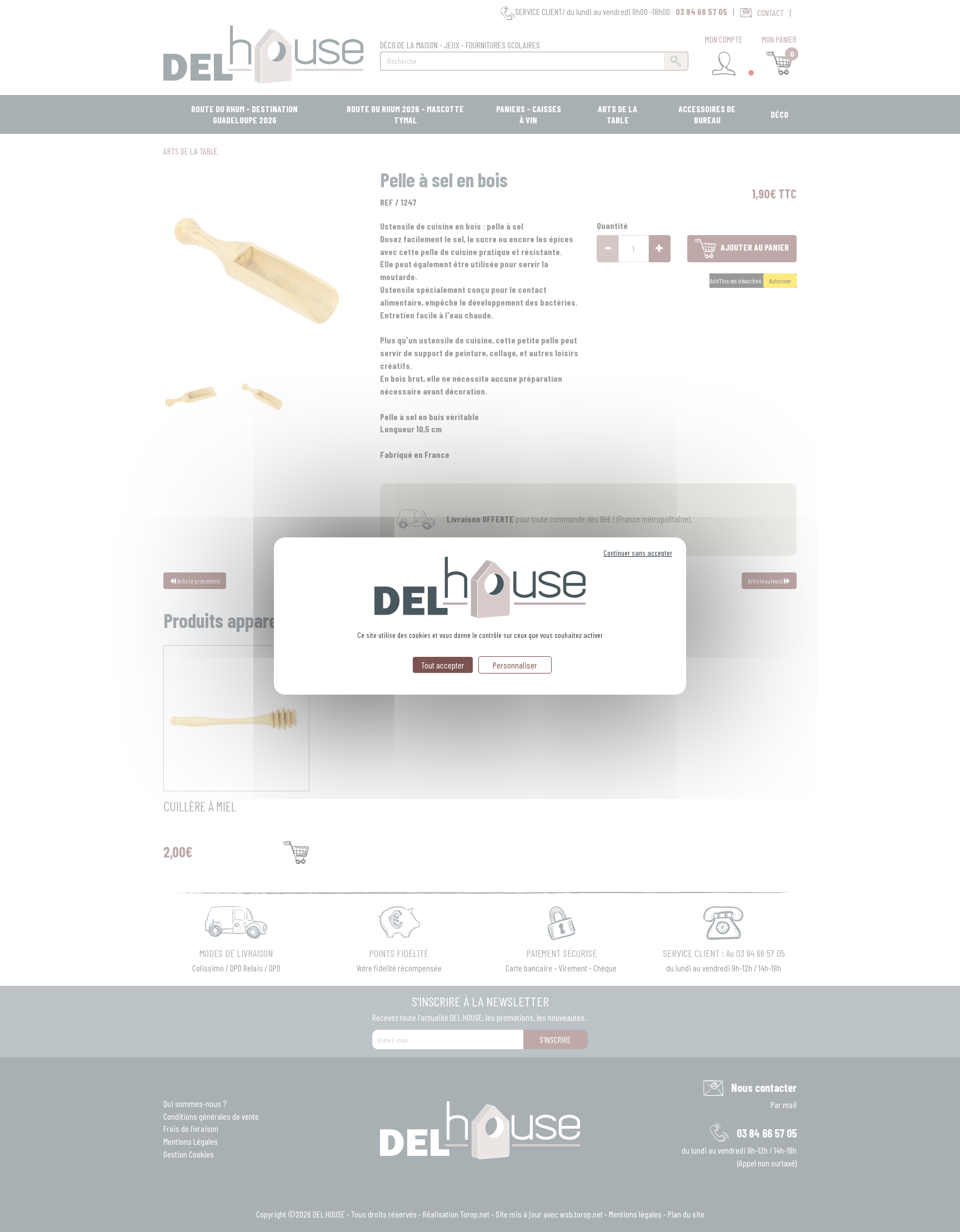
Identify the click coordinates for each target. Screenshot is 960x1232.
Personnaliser (515, 665)
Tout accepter (442, 665)
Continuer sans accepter (637, 552)
